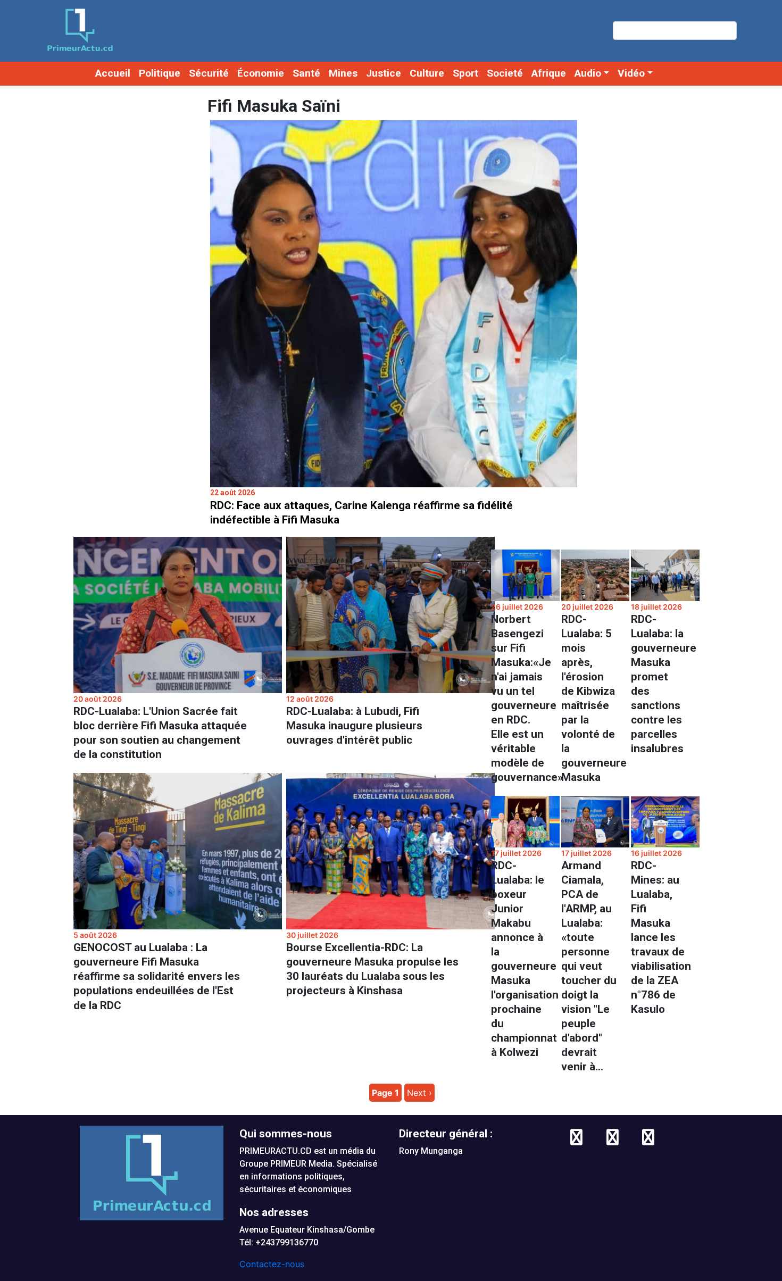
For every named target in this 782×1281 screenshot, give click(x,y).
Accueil (112, 73)
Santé (306, 73)
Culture (427, 73)
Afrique (548, 73)
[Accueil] (80, 30)
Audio (588, 73)
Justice (383, 73)
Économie (260, 73)
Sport (465, 73)
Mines (343, 73)
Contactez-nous (271, 1264)
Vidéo (631, 73)
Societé (505, 73)
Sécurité (209, 73)
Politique (159, 73)
